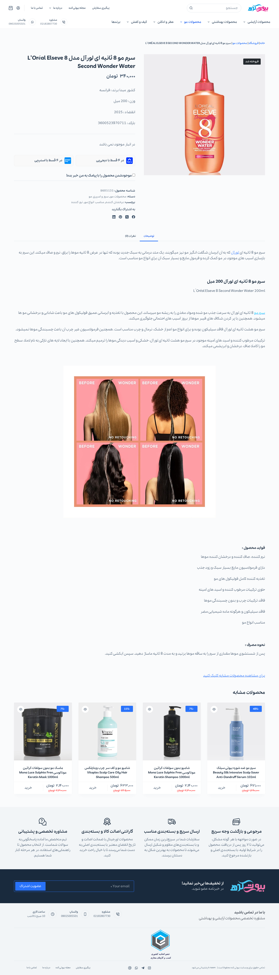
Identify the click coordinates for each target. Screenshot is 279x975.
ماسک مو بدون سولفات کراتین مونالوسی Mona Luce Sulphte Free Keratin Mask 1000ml (42, 772)
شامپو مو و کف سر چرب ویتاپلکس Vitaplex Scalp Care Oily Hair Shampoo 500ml (107, 772)
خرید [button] (221, 787)
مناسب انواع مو (94, 202)
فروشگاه (254, 43)
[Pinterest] (120, 217)
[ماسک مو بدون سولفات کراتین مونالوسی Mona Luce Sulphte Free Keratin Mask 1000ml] (43, 731)
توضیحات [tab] (149, 236)
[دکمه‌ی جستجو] (191, 8)
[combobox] (218, 8)
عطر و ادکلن (166, 22)
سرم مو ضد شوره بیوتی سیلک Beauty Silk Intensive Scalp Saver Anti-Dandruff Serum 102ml (236, 772)
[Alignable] (129, 968)
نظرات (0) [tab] (130, 236)
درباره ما (57, 8)
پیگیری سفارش (100, 8)
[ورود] (18, 8)
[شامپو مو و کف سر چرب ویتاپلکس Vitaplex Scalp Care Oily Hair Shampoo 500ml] (107, 731)
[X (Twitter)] (127, 217)
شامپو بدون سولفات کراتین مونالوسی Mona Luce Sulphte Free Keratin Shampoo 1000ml (171, 772)
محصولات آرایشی (259, 22)
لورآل (235, 252)
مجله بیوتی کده (77, 8)
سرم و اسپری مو (99, 197)
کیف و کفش (139, 22)
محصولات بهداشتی (224, 22)
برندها (116, 22)
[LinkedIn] (114, 217)
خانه (262, 43)
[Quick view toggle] (214, 709)
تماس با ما (37, 8)
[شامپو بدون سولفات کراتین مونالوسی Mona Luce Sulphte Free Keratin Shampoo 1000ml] (172, 731)
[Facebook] (133, 217)
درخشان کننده (115, 202)
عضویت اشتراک (30, 886)
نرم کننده (77, 202)
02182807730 (48, 24)
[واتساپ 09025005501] (32, 22)
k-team (212, 967)
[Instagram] (136, 968)
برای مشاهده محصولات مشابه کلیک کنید (234, 675)
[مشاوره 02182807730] (64, 22)
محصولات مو (192, 22)
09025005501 (17, 24)
